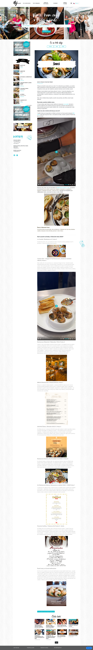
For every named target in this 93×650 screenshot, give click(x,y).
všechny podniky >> (29, 105)
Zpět (56, 642)
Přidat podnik (65, 3)
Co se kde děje (26, 3)
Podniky (55, 3)
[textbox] (29, 26)
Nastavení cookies (44, 647)
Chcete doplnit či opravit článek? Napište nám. (46, 611)
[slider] (50, 184)
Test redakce (36, 3)
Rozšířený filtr (46, 31)
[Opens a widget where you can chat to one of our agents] (89, 648)
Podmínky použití (30, 647)
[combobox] (30, 26)
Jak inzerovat (16, 647)
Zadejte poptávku (45, 3)
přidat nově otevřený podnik (17, 105)
